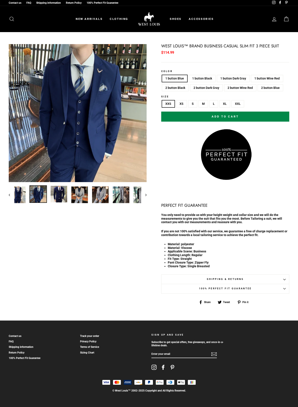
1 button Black (202, 78)
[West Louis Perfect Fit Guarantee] (225, 179)
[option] (78, 113)
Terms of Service (89, 346)
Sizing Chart (87, 352)
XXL (238, 103)
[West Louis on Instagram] (154, 367)
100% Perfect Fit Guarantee (102, 2)
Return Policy (74, 2)
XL (225, 103)
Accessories (201, 19)
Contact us (15, 2)
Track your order (89, 336)
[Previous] (11, 194)
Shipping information (48, 2)
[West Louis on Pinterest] (172, 367)
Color (167, 71)
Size (165, 96)
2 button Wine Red (240, 88)
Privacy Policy (88, 341)
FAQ (28, 2)
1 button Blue (174, 78)
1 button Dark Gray (233, 78)
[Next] (144, 194)
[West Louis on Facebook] (163, 367)
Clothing (119, 19)
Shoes (176, 19)
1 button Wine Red (267, 78)
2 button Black (175, 88)
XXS (168, 103)
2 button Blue (270, 88)
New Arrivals (89, 19)
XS (181, 103)
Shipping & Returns (225, 279)
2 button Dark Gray (206, 88)
